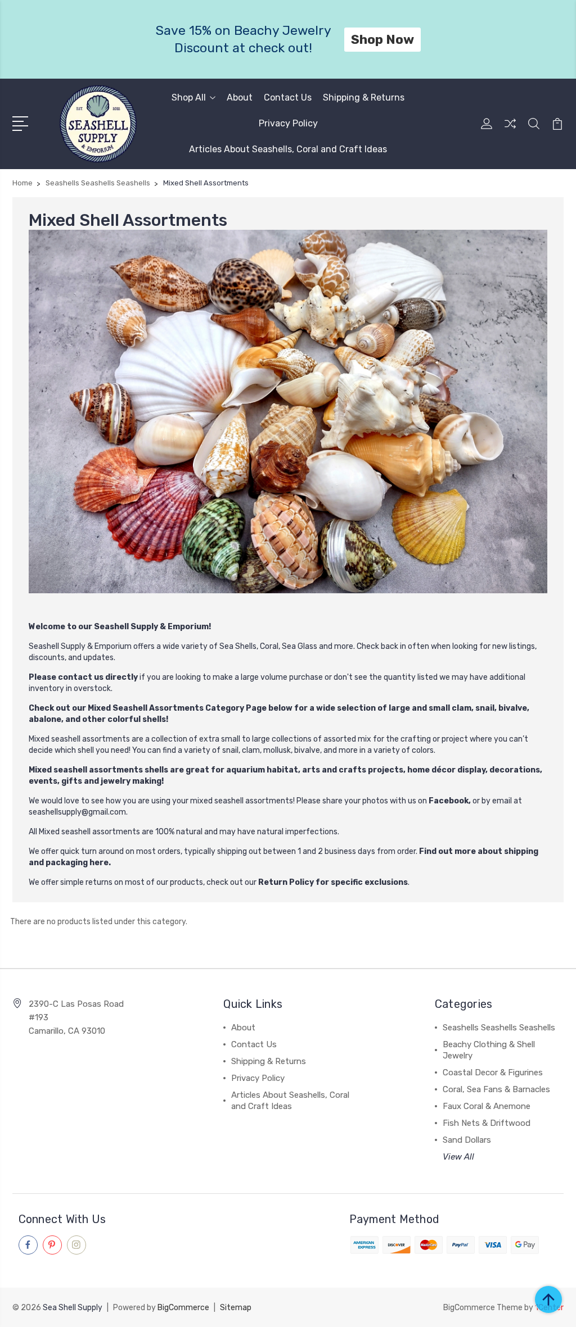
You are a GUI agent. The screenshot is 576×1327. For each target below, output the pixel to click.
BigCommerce (183, 1307)
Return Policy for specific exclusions (333, 882)
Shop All (189, 97)
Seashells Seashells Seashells (499, 1027)
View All (458, 1157)
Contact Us (288, 97)
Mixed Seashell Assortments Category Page (177, 708)
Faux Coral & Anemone (486, 1106)
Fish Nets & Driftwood (486, 1123)
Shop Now (382, 39)
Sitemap (235, 1307)
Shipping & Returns (363, 97)
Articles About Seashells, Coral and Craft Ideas (288, 149)
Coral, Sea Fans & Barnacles (496, 1089)
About (240, 97)
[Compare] (510, 130)
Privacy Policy (288, 123)
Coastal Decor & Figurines (493, 1072)
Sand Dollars (467, 1140)
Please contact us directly (83, 677)
